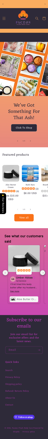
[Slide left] (18, 209)
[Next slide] (30, 141)
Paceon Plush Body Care (22, 428)
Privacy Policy (12, 377)
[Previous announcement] (3, 4)
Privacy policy (29, 431)
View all (24, 218)
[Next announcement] (45, 4)
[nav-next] (42, 272)
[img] (8, 191)
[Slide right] (30, 209)
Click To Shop (24, 128)
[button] (4, 18)
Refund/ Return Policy (17, 391)
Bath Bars (30, 185)
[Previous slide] (18, 141)
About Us (10, 398)
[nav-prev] (5, 272)
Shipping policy (13, 384)
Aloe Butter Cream (11, 186)
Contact (9, 405)
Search (9, 370)
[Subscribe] (39, 350)
